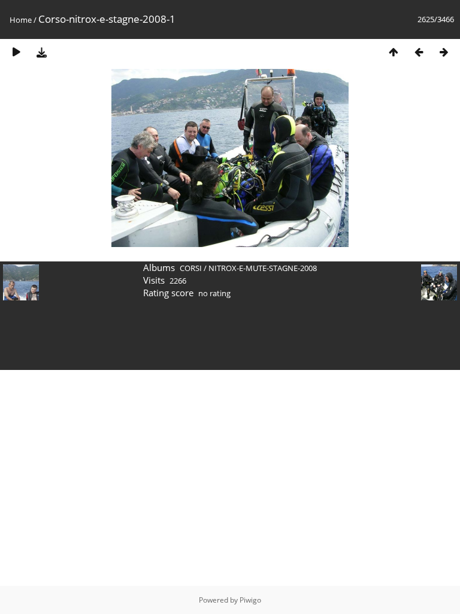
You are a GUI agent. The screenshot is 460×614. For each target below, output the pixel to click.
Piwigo (250, 600)
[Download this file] (41, 52)
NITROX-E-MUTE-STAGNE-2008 (262, 268)
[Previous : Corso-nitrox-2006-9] (418, 52)
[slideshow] (16, 52)
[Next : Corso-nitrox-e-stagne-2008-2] (443, 52)
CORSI (191, 268)
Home (21, 19)
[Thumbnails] (393, 52)
